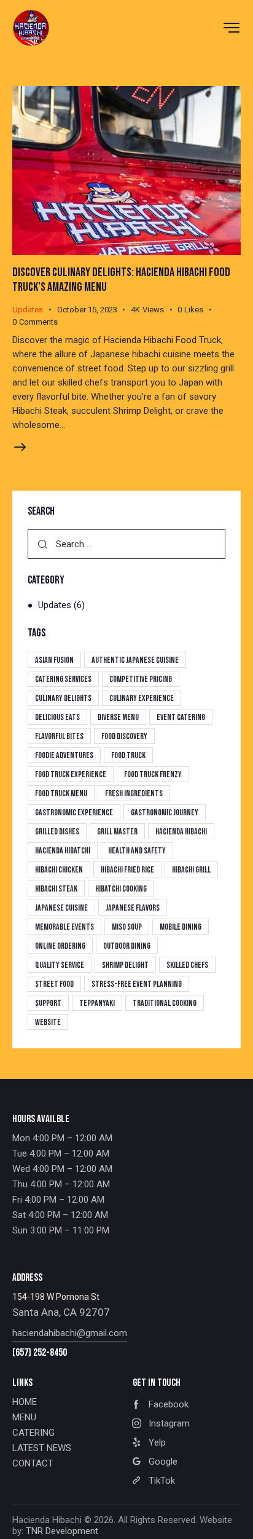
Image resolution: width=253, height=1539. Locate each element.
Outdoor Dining (126, 946)
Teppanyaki (97, 1003)
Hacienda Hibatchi (62, 850)
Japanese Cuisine (61, 908)
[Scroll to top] (232, 1518)
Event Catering (181, 717)
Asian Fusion (54, 660)
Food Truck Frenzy (153, 774)
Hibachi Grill (191, 869)
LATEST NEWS (41, 1448)
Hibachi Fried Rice (127, 869)
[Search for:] (126, 544)
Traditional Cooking (165, 1003)
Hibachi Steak (56, 889)
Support (48, 1003)
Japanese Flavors (133, 908)
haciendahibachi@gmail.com (69, 1333)
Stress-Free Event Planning (136, 984)
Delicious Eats (57, 717)
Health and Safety (137, 850)
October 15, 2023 (87, 309)
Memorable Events (64, 927)
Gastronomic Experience (74, 812)
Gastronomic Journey (164, 812)
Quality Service (59, 965)
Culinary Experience (141, 698)
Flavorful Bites (59, 736)
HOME (24, 1401)
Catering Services (63, 679)
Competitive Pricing (140, 679)
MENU (24, 1417)
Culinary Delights (63, 698)
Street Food (54, 984)
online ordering (60, 946)
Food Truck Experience (70, 774)
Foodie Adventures (64, 755)
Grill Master (117, 831)
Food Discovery (124, 736)
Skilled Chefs (187, 965)
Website (48, 1022)
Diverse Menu (118, 717)
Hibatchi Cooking (121, 889)
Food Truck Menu (61, 793)
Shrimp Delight (125, 965)
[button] (197, 310)
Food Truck (128, 755)
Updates (27, 309)
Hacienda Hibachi (181, 831)
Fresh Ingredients (134, 793)
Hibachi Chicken (59, 869)
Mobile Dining (180, 927)
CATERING (33, 1432)
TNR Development (62, 1531)
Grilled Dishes (57, 831)
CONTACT (32, 1463)
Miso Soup (127, 927)
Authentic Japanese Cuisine (135, 660)
